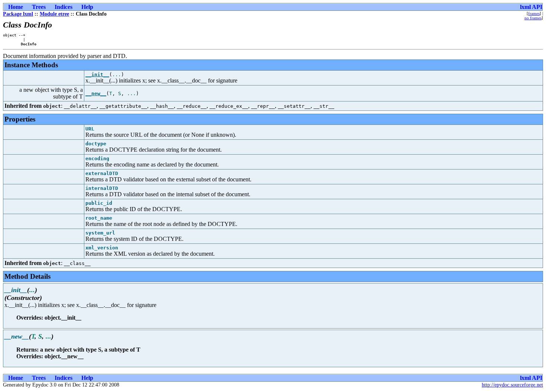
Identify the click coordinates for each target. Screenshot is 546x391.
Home (15, 7)
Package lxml (18, 14)
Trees (39, 7)
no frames (533, 18)
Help (87, 7)
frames (534, 13)
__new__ (95, 93)
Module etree (54, 14)
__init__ (97, 74)
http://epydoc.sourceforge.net (512, 385)
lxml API (531, 7)
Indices (63, 7)
